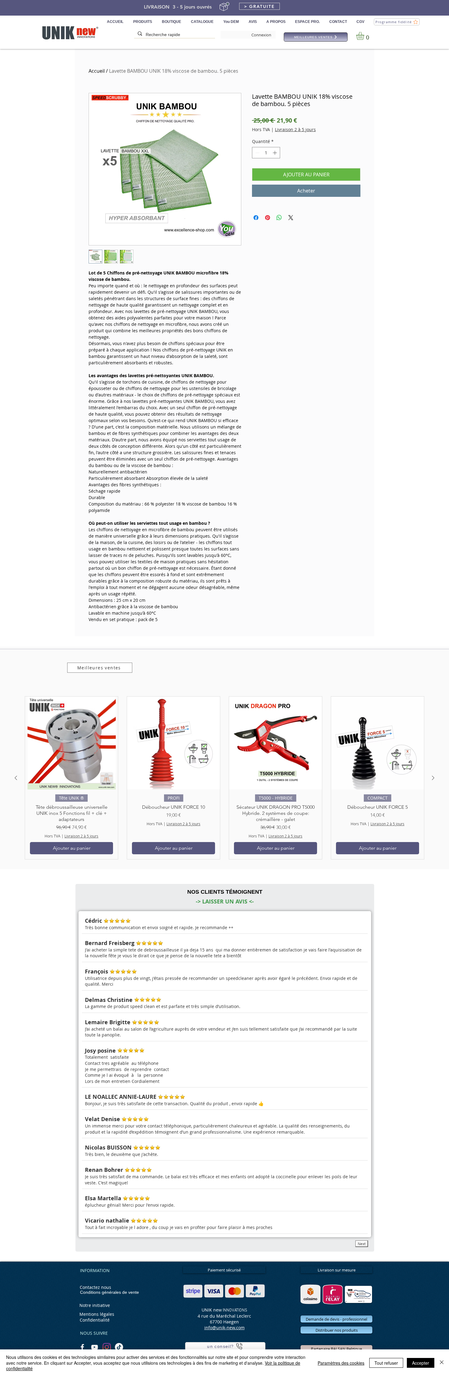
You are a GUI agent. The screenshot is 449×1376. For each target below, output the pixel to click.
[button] (259, 6)
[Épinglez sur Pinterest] (267, 217)
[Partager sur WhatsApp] (279, 217)
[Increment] (275, 152)
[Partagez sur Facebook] (256, 217)
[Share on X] (290, 217)
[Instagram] (107, 1347)
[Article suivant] (433, 778)
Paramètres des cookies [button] (341, 1363)
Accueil (97, 71)
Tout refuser (386, 1363)
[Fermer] (441, 1362)
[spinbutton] (266, 152)
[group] (224, 778)
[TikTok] (119, 1347)
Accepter (420, 1363)
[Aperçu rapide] (71, 743)
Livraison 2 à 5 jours (295, 129)
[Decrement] (257, 152)
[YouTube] (94, 1347)
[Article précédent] (16, 778)
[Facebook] (82, 1347)
